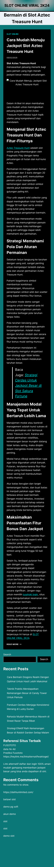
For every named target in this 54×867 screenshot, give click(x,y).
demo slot (8, 835)
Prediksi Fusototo (13, 753)
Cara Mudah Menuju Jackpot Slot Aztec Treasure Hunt (26, 46)
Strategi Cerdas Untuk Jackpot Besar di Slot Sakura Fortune (28, 385)
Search (7, 654)
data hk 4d (9, 749)
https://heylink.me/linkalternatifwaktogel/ (26, 756)
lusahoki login (30, 594)
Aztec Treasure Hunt (18, 148)
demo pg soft (10, 806)
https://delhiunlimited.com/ (18, 792)
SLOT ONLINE (13, 34)
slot (5, 821)
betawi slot (9, 799)
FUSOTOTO (9, 745)
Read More (14, 644)
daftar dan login (28, 764)
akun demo (9, 814)
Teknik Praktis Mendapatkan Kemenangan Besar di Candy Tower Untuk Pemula (27, 693)
